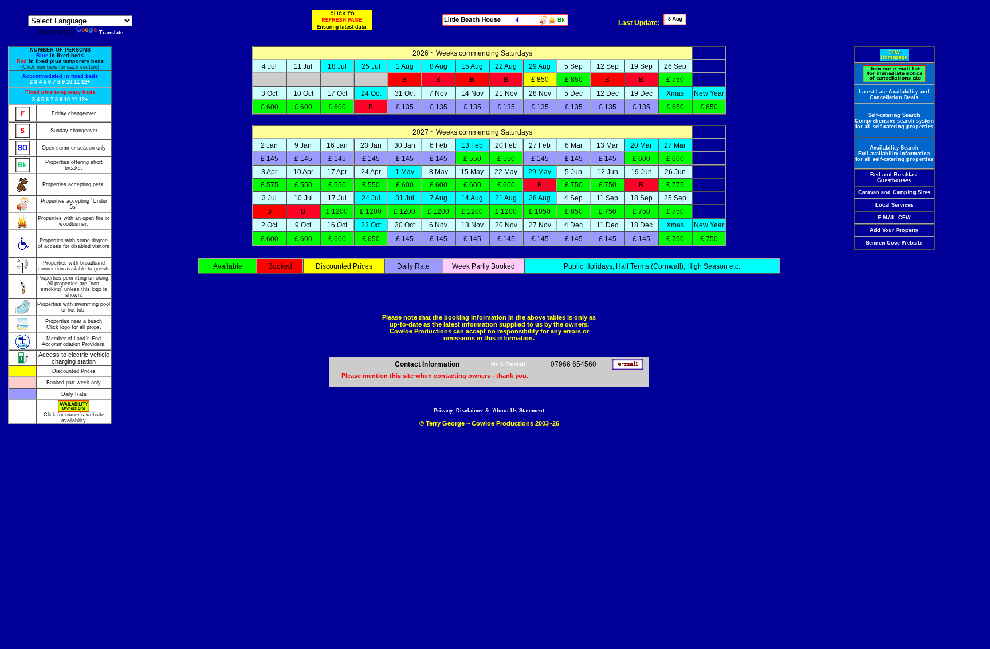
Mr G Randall (508, 364)
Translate (111, 33)
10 (69, 82)
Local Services (894, 205)
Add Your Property (894, 230)
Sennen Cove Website (894, 243)
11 (77, 82)
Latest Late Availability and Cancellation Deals (894, 94)
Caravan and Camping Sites (894, 192)
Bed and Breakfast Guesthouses (894, 177)
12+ (85, 82)
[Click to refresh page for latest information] (342, 20)
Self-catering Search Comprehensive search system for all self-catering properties (894, 120)
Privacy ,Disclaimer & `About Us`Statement (489, 411)
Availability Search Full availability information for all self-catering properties (894, 153)
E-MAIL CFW (894, 218)
